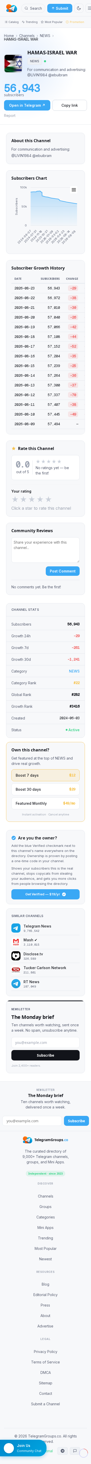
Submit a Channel (45, 1404)
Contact (45, 1393)
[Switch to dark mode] (78, 8)
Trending (32, 22)
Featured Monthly (45, 803)
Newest (45, 1259)
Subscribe (45, 1055)
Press (45, 1305)
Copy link (69, 105)
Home (9, 36)
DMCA (45, 1372)
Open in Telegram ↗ (27, 105)
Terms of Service (45, 1362)
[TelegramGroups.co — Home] (11, 8)
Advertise (45, 1326)
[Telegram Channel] (62, 1451)
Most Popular (54, 22)
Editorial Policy (45, 1294)
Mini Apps (45, 1227)
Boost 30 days (45, 789)
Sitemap (45, 1383)
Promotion (77, 22)
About (45, 1315)
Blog (45, 1284)
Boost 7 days (45, 775)
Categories (45, 1217)
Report (9, 115)
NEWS (45, 36)
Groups (45, 1206)
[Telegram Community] (75, 1451)
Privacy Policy (45, 1351)
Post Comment (63, 571)
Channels (27, 36)
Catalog (14, 22)
